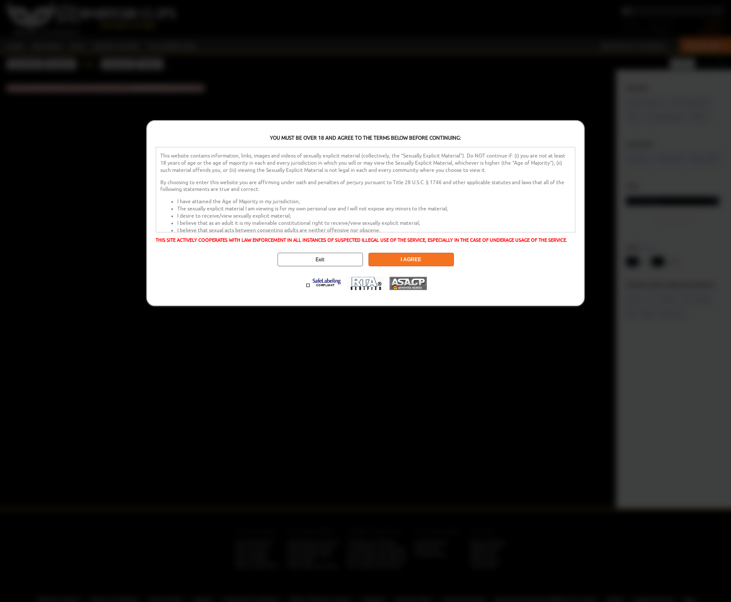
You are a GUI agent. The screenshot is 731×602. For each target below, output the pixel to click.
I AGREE (411, 259)
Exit (320, 259)
